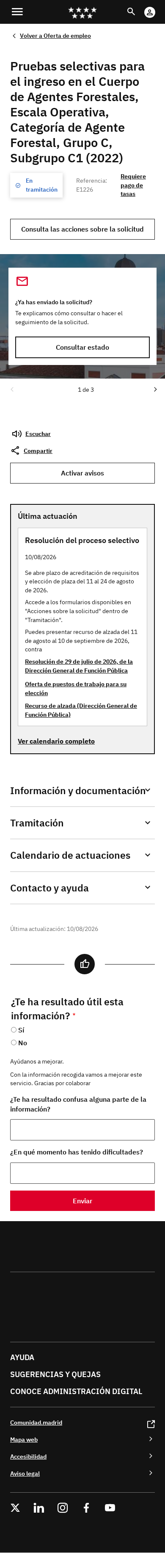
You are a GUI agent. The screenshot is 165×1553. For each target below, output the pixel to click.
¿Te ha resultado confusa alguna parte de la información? (78, 1104)
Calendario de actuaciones (70, 855)
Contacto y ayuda (49, 888)
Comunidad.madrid (36, 1422)
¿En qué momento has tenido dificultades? (76, 1152)
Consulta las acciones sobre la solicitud (82, 229)
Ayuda (22, 1357)
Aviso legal (25, 1473)
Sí (21, 1030)
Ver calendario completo (56, 741)
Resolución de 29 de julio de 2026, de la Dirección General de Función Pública (79, 665)
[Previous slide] (11, 388)
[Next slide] (154, 388)
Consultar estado (82, 347)
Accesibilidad (28, 1456)
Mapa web (24, 1439)
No (22, 1042)
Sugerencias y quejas (55, 1374)
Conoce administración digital (76, 1391)
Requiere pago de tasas (133, 185)
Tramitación (37, 823)
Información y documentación (78, 790)
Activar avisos (82, 473)
